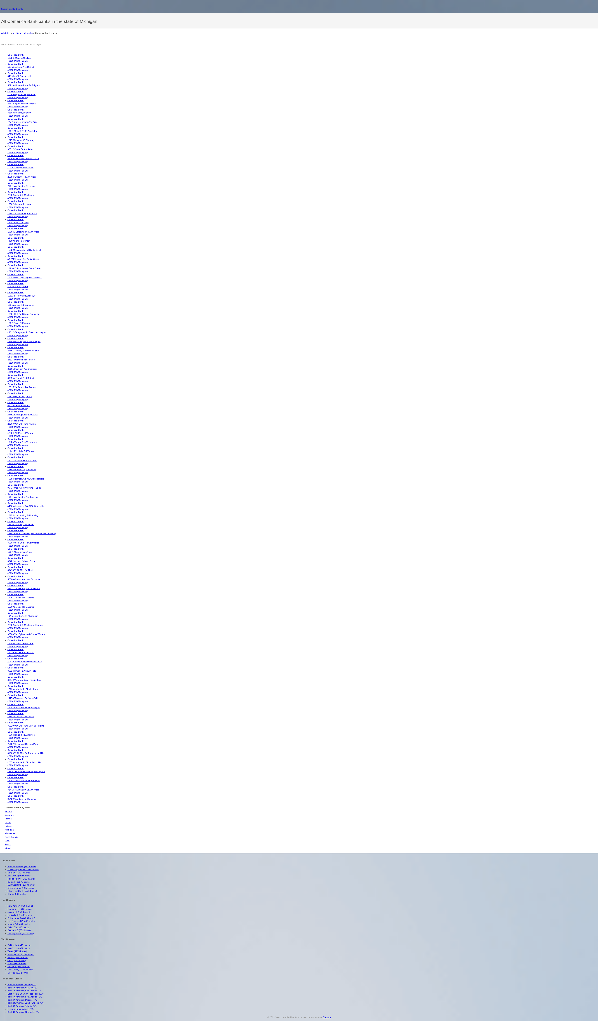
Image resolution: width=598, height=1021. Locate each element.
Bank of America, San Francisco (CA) (25, 1003)
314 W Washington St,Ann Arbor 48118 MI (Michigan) (23, 790)
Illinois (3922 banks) (17, 963)
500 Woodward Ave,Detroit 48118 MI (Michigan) (20, 67)
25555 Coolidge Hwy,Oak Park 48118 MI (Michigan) (22, 414)
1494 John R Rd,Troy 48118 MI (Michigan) (17, 222)
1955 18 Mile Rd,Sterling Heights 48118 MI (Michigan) (23, 707)
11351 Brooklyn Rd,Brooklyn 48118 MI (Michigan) (21, 295)
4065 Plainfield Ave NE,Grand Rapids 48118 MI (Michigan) (25, 478)
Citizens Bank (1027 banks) (21, 888)
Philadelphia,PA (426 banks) (21, 918)
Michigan (9, 829)
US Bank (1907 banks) (18, 872)
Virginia (8, 848)
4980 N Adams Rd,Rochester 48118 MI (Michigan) (21, 469)
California (9, 815)
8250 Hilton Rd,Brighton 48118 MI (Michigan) (19, 112)
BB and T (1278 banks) (18, 882)
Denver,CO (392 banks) (19, 930)
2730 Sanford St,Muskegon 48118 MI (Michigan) (20, 195)
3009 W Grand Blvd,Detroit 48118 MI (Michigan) (20, 378)
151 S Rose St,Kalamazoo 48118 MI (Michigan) (20, 323)
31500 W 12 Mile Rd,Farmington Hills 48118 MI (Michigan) (25, 753)
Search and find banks (12, 9)
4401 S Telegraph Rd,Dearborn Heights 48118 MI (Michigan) (26, 332)
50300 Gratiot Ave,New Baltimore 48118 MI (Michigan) (23, 579)
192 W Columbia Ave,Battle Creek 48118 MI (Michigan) (24, 268)
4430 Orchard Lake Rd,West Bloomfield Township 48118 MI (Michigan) (31, 533)
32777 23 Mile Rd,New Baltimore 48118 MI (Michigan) (23, 588)
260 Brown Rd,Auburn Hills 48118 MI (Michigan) (20, 652)
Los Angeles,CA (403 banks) (21, 921)
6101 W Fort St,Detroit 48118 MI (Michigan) (18, 405)
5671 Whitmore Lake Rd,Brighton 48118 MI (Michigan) (23, 85)
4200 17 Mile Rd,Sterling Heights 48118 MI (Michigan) (23, 780)
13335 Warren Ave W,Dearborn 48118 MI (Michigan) (22, 442)
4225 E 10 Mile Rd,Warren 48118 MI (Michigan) (20, 433)
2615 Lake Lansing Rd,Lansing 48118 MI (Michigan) (22, 515)
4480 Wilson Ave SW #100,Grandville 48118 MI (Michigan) (25, 506)
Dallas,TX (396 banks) (18, 927)
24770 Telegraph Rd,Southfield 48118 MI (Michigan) (22, 698)
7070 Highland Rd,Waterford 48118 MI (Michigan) (21, 735)
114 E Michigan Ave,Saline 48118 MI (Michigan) (20, 167)
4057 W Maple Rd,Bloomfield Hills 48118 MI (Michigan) (24, 762)
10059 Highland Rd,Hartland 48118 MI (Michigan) (21, 94)
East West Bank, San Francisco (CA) (25, 994)
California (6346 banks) (19, 945)
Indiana (8, 826)
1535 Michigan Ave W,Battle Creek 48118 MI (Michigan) (24, 250)
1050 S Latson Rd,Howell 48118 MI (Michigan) (19, 204)
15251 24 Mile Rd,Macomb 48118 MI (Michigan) (20, 597)
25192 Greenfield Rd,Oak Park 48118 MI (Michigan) (22, 744)
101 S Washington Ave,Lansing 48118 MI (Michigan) (22, 497)
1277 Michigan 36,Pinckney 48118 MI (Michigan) (21, 140)
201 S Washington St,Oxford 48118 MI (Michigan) (21, 186)
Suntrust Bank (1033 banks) (21, 885)
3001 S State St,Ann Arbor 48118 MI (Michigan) (20, 149)
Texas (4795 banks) (17, 951)
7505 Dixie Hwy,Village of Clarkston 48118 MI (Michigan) (24, 277)
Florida (8, 818)
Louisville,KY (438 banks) (19, 915)
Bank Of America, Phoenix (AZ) (22, 1000)
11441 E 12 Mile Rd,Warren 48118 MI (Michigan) (21, 451)
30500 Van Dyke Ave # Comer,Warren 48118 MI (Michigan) (26, 634)
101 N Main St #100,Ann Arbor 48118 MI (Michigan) (22, 131)
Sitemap (327, 1017)
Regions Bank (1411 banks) (21, 878)
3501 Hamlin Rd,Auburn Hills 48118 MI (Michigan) (21, 670)
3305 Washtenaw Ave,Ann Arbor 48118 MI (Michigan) (23, 158)
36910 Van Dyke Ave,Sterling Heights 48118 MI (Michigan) (25, 725)
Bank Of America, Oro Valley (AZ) (23, 1012)
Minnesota (10, 833)
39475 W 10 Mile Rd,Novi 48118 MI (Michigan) (20, 570)
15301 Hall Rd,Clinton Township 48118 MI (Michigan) (23, 314)
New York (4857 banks (18, 948)
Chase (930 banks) (16, 894)
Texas (8, 844)
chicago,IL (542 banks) (18, 912)
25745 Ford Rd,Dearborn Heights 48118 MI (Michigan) (23, 341)
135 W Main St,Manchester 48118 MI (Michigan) (20, 524)
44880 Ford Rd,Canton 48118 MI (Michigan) (18, 241)
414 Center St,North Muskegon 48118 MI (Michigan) (22, 616)
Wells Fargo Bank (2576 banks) (23, 869)
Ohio (7, 840)
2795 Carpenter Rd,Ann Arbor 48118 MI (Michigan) (22, 213)
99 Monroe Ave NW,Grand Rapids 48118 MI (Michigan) (24, 488)
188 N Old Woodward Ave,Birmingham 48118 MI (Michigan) (26, 771)
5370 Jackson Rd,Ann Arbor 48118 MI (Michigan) (21, 561)
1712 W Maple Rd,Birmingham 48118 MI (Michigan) (22, 689)
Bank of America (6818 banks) (22, 866)
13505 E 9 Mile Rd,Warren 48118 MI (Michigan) (20, 643)
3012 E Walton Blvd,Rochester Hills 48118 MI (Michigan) (24, 661)
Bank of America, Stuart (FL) (21, 984)
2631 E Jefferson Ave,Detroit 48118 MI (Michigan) (21, 387)
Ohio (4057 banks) (16, 960)
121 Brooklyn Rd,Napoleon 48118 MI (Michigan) (20, 305)
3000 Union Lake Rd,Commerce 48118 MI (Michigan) (23, 542)
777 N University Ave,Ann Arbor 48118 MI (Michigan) (22, 122)
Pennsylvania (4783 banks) (20, 954)
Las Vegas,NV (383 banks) (20, 933)
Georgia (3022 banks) (18, 973)
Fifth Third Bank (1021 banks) (22, 891)
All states (5, 33)
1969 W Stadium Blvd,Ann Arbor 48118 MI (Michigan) (23, 231)
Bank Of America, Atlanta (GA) (22, 1006)
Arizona (8, 811)
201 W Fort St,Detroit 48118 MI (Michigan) (17, 286)
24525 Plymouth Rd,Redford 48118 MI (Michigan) (21, 359)
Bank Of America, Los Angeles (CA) (24, 990)
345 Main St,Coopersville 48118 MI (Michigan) (19, 76)
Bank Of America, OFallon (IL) (22, 987)
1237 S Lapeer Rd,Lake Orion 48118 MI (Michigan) (22, 460)
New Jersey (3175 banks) (20, 969)
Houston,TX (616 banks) (19, 909)
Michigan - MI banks (23, 33)
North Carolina (12, 837)
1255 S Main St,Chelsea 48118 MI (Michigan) (19, 58)
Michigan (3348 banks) (18, 966)
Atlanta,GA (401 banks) (18, 924)
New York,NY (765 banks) (20, 906)
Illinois (8, 822)
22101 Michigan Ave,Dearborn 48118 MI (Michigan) (22, 369)
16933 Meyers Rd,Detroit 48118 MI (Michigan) (19, 396)
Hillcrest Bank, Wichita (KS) (20, 1009)
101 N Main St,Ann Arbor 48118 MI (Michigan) (19, 552)
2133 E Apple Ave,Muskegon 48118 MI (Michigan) (21, 103)
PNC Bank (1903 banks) (19, 875)
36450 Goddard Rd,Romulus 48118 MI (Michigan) (21, 799)
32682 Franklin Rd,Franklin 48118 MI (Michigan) (20, 716)
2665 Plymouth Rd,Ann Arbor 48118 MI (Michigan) (21, 176)
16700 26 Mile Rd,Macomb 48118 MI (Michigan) (20, 606)
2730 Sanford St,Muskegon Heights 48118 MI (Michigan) (25, 625)
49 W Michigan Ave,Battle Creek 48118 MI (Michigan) (23, 259)
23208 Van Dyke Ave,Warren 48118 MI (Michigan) (21, 423)
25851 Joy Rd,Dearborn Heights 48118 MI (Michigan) (23, 350)
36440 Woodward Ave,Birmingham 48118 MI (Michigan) (24, 680)
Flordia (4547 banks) (17, 957)
